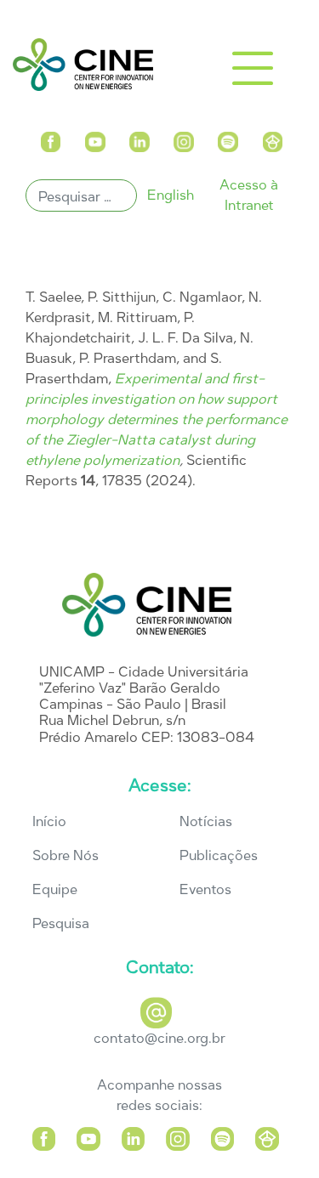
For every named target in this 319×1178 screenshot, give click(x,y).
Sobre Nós (65, 855)
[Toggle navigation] (252, 68)
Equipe (54, 889)
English (170, 195)
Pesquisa (60, 923)
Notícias (205, 821)
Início (49, 821)
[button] (50, 138)
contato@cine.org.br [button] (159, 1038)
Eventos (205, 889)
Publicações (218, 855)
